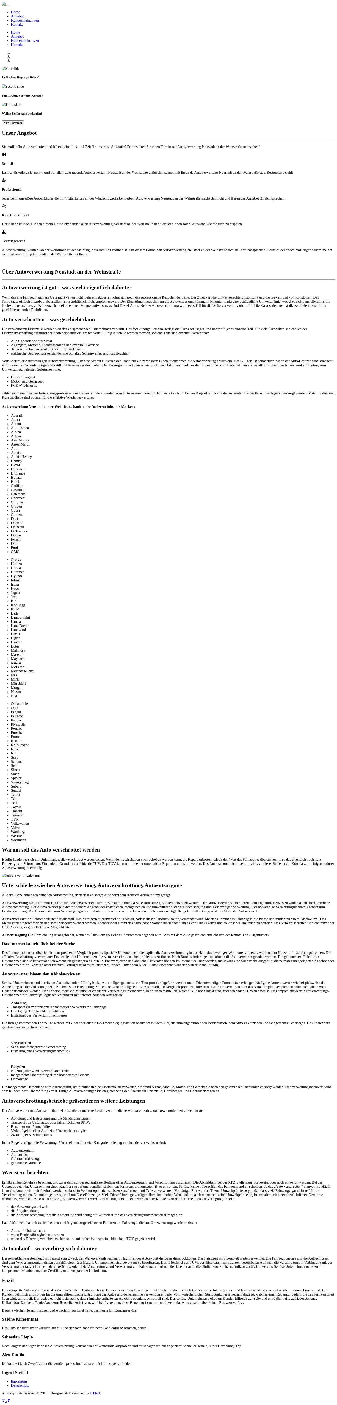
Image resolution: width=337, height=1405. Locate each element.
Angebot (17, 16)
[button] (4, 1401)
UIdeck (95, 1393)
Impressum (19, 1381)
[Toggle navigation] (8, 5)
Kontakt (17, 24)
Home (15, 12)
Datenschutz (20, 1385)
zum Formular (13, 123)
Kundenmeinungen (25, 20)
